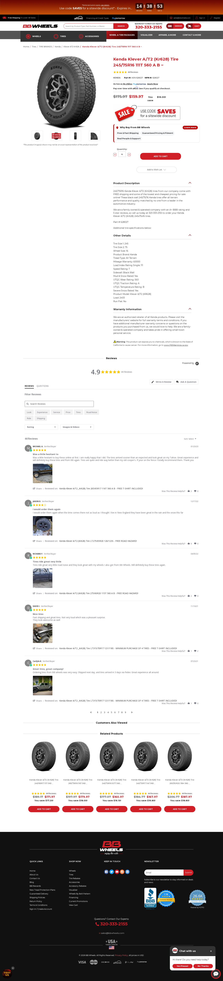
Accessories (92, 36)
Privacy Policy (121, 955)
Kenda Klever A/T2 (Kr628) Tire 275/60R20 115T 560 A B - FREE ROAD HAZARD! (98, 593)
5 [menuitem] (111, 712)
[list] (115, 474)
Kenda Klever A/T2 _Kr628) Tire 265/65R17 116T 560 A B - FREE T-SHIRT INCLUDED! (101, 488)
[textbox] (197, 440)
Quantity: (122, 149)
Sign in (202, 18)
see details (105, 5)
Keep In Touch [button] (112, 861)
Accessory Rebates (77, 886)
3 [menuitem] (104, 712)
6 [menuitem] (115, 712)
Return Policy (36, 901)
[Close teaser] (12, 968)
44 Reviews (133, 72)
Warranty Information (127, 309)
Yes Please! (182, 966)
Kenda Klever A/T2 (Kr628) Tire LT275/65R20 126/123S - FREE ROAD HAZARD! (98, 540)
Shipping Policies (37, 897)
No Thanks (203, 966)
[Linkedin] (127, 872)
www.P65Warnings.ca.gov (176, 345)
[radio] (29, 412)
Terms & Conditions (38, 905)
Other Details (122, 235)
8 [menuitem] (122, 712)
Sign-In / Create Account (41, 909)
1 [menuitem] (97, 712)
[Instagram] (122, 872)
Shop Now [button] (75, 861)
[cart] (189, 26)
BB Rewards (35, 886)
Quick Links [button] (36, 861)
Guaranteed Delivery (39, 894)
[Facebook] (106, 872)
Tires (63, 36)
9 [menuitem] (125, 712)
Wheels (36, 36)
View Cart (73, 905)
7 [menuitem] (118, 712)
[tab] (161, 382)
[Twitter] (111, 872)
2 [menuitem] (101, 712)
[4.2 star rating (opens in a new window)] (166, 896)
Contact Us (35, 878)
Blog (32, 882)
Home (32, 871)
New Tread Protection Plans (42, 890)
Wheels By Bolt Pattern (79, 894)
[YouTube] (117, 872)
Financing (73, 897)
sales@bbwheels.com (182, 18)
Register (217, 18)
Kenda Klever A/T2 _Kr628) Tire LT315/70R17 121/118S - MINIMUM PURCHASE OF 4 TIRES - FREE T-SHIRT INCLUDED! (118, 648)
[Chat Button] (216, 974)
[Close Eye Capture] (211, 951)
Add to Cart (44, 809)
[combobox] (41, 427)
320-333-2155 (148, 27)
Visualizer (73, 890)
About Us (34, 874)
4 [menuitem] (108, 712)
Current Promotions (78, 901)
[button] (175, 26)
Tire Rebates (74, 878)
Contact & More (192, 35)
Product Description (126, 183)
